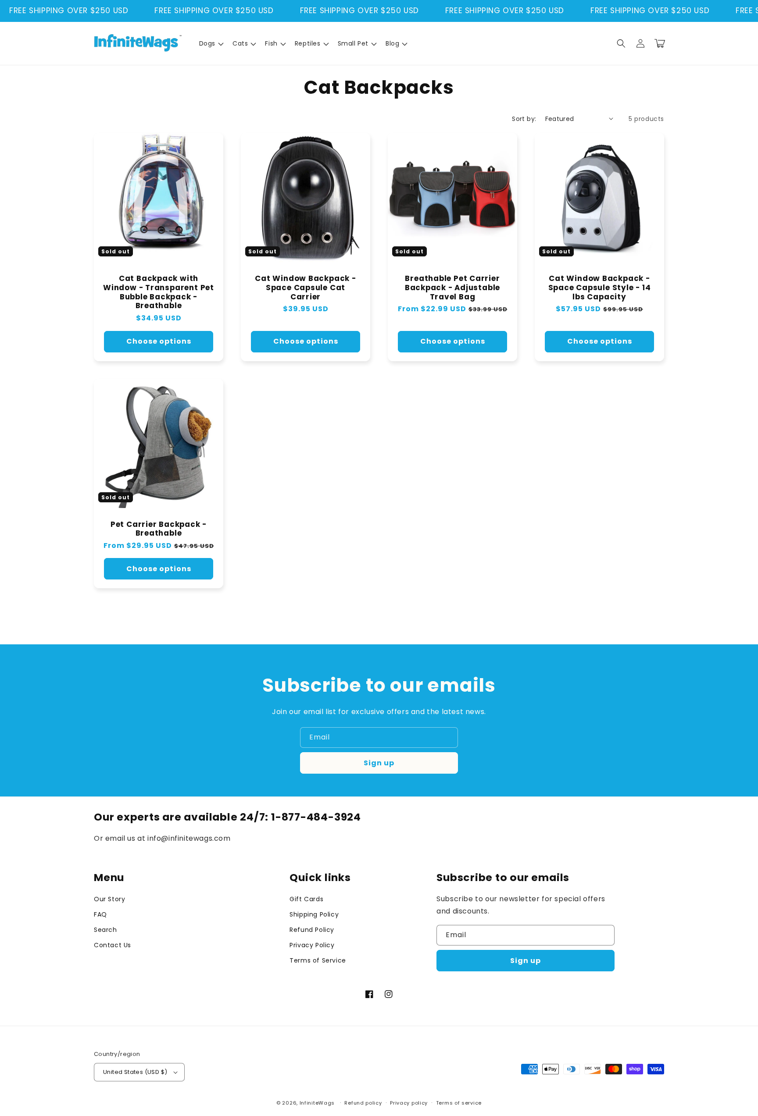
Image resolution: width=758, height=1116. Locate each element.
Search (105, 929)
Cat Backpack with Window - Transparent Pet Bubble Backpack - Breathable (158, 292)
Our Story (109, 899)
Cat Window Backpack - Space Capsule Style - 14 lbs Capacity (599, 287)
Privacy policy (409, 1102)
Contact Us (112, 945)
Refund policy (363, 1102)
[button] (210, 43)
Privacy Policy (312, 945)
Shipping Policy (314, 914)
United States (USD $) (135, 1072)
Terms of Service (318, 960)
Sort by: (524, 118)
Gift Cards (306, 899)
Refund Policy (312, 929)
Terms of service (459, 1102)
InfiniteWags (317, 1102)
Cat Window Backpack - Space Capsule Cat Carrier (305, 287)
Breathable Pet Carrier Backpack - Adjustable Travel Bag (452, 287)
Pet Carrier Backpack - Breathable (159, 529)
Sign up (379, 763)
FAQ (100, 914)
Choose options (158, 341)
